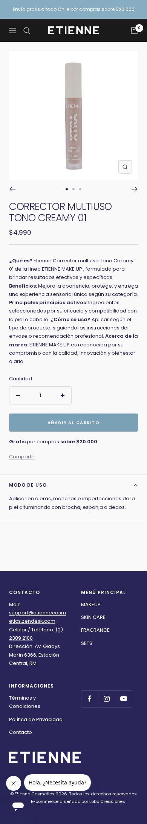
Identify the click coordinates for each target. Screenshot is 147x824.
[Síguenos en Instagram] (106, 698)
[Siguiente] (135, 189)
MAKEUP (91, 604)
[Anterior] (12, 189)
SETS (86, 643)
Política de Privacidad (36, 719)
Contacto (20, 732)
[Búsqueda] (26, 30)
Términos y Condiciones (24, 702)
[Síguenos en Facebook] (89, 698)
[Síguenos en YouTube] (123, 698)
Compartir (21, 456)
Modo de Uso (28, 485)
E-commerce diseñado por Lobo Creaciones (77, 801)
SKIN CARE (93, 617)
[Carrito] (134, 30)
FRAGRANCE (95, 630)
